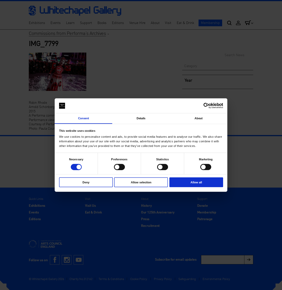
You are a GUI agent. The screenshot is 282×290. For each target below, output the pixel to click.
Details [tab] (141, 118)
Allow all (196, 182)
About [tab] (198, 118)
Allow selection (141, 182)
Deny (85, 182)
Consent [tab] (83, 118)
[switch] (119, 167)
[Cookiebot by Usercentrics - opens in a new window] (206, 106)
